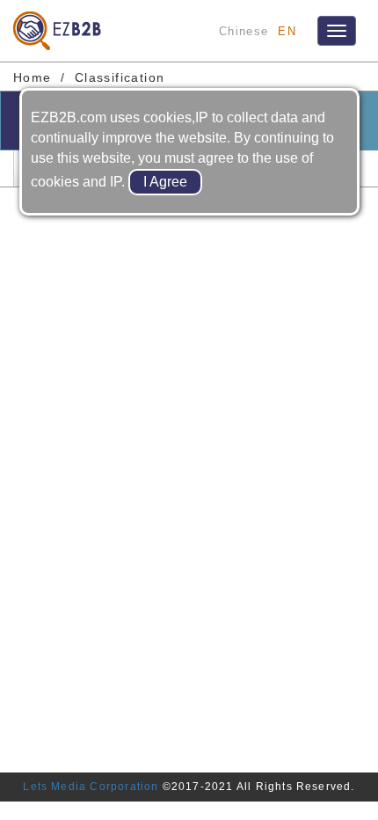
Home (32, 77)
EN (287, 31)
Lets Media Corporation (90, 786)
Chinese (243, 31)
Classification (120, 77)
